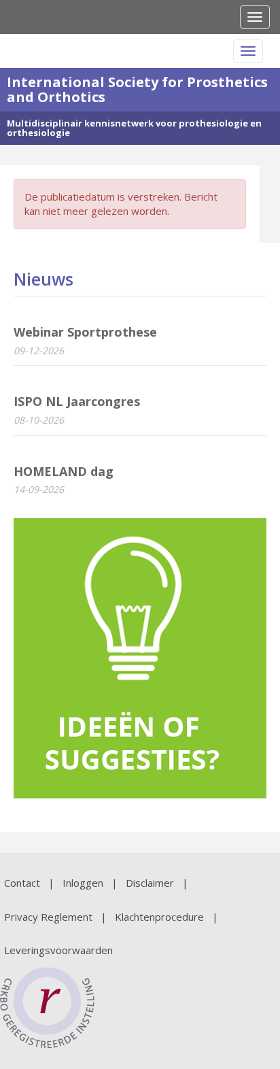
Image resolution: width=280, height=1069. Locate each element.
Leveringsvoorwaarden (58, 950)
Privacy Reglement (48, 916)
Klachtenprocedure (159, 916)
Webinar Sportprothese (85, 332)
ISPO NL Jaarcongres (77, 401)
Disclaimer (150, 882)
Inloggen (83, 882)
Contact (22, 882)
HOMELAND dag (63, 471)
